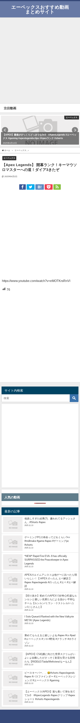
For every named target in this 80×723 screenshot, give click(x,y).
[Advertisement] (40, 60)
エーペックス (9, 158)
